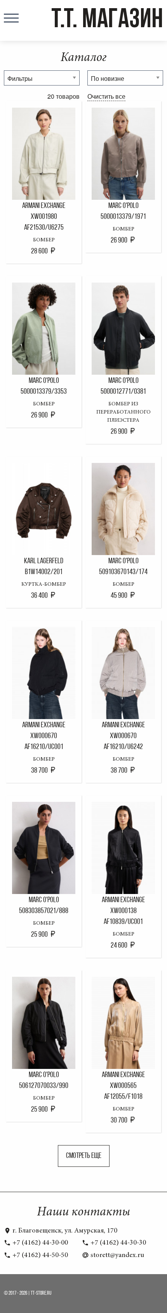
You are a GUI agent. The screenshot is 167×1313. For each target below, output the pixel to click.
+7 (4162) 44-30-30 (117, 1243)
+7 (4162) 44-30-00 (39, 1243)
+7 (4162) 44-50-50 (39, 1255)
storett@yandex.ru (116, 1255)
